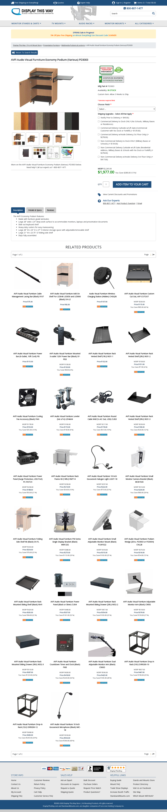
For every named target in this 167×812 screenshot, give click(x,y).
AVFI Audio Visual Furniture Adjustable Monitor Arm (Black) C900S (139, 603)
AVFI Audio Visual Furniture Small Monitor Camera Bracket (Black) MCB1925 (139, 479)
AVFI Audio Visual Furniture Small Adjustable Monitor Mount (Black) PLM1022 (102, 542)
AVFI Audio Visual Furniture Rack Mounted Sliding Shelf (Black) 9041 (27, 603)
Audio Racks (86, 23)
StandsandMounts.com (120, 796)
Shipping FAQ (16, 796)
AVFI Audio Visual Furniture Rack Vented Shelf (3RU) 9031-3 (139, 417)
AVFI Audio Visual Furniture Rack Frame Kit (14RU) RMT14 (65, 477)
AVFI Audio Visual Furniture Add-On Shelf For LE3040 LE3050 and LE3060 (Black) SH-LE (65, 296)
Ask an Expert (66, 780)
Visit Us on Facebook (142, 788)
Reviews (50, 210)
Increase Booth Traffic (119, 792)
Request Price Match (92, 788)
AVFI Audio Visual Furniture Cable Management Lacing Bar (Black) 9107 (28, 295)
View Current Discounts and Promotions (120, 194)
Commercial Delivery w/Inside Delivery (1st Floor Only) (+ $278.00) (125, 135)
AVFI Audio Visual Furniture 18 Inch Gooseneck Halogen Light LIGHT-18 (102, 477)
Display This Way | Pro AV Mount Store (27, 45)
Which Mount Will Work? (143, 796)
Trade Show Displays (119, 788)
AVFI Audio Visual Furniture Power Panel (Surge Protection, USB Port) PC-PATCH (28, 479)
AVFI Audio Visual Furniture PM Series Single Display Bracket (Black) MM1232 (65, 542)
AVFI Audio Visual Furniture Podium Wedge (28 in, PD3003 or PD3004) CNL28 (139, 542)
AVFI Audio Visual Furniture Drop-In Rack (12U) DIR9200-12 (28, 725)
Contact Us (15, 784)
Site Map (137, 792)
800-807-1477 (135, 8)
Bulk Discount (89, 780)
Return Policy (39, 784)
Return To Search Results (26, 52)
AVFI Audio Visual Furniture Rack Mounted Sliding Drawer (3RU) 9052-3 (28, 663)
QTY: (100, 184)
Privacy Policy (39, 788)
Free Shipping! (26, 2)
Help (85, 2)
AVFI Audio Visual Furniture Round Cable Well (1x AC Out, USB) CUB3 (102, 417)
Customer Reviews (42, 780)
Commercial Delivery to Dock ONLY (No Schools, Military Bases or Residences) (128, 122)
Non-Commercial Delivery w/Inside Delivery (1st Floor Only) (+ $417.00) (127, 158)
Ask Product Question (126, 203)
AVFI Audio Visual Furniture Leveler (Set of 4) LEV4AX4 (65, 417)
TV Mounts (58, 23)
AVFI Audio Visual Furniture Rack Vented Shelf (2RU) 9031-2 (139, 355)
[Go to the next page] (153, 254)
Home (13, 780)
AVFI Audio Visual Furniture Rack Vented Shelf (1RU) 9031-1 (102, 355)
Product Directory (140, 784)
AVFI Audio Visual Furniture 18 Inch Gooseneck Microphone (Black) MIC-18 (64, 727)
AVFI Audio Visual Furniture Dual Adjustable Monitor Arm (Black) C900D (102, 664)
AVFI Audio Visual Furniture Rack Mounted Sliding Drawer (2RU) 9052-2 (102, 603)
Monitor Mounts (114, 23)
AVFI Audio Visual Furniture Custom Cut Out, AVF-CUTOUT (139, 295)
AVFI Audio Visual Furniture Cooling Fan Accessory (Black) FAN (28, 417)
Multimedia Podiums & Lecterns (73, 45)
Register (127, 2)
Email (139, 203)
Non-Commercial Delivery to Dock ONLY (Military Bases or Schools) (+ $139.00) (125, 142)
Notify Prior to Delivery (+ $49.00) (115, 117)
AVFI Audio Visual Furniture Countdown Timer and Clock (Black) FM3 (65, 664)
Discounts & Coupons (70, 784)
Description (18, 210)
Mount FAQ (115, 784)
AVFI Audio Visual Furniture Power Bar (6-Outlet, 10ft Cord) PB (27, 355)
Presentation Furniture (51, 45)
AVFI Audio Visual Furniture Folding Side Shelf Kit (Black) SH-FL (27, 540)
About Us (15, 788)
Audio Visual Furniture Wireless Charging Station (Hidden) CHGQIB (102, 295)
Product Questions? (92, 792)
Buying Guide (115, 780)
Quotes (60, 2)
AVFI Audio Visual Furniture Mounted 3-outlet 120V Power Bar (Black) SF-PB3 (65, 356)
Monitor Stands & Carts (25, 23)
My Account (16, 792)
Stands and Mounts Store (144, 780)
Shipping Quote (67, 792)
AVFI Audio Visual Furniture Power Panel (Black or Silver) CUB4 (65, 603)
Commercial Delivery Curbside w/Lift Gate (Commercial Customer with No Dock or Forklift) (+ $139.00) (124, 129)
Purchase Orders (91, 784)
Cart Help (38, 792)
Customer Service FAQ (43, 796)
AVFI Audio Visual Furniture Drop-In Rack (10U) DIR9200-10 (139, 663)
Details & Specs (35, 210)
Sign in (119, 2)
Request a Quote (68, 788)
